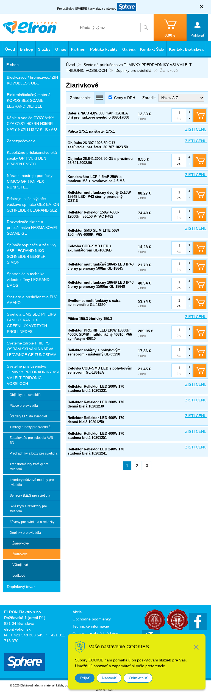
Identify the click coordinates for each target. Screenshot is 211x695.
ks (179, 118)
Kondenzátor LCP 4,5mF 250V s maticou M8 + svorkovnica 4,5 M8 (96, 179)
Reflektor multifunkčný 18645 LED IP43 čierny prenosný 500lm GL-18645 (101, 266)
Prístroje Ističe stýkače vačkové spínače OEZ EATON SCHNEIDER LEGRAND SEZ (33, 204)
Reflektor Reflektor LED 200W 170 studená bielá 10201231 (96, 388)
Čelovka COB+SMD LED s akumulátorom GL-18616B (90, 248)
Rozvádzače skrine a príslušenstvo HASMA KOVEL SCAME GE (32, 228)
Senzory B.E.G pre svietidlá (30, 495)
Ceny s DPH (124, 97)
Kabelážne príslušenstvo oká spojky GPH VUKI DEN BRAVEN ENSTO (32, 158)
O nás (60, 49)
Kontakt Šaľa (152, 49)
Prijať (84, 678)
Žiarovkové (20, 543)
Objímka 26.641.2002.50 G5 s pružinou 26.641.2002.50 (100, 161)
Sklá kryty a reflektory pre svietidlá (28, 508)
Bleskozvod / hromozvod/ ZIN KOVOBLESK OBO (32, 80)
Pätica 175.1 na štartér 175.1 (91, 131)
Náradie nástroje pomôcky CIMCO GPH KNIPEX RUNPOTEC (29, 181)
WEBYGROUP (105, 689)
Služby (44, 49)
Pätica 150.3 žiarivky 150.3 (90, 319)
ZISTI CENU (196, 129)
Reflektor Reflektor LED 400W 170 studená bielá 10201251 (96, 435)
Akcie (77, 612)
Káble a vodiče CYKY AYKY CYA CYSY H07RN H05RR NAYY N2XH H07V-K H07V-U (32, 124)
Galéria (128, 49)
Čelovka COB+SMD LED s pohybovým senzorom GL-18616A (100, 370)
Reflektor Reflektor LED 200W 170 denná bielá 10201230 (96, 404)
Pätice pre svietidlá (24, 405)
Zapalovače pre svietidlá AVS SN (31, 440)
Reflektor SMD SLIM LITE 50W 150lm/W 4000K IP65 (93, 232)
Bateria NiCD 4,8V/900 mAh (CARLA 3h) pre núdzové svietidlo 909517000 (98, 115)
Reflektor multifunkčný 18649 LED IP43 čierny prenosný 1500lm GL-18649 (101, 284)
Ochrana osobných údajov (95, 633)
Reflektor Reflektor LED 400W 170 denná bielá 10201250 (96, 420)
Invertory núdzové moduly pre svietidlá (32, 482)
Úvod (70, 64)
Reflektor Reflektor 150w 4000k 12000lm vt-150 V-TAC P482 (93, 214)
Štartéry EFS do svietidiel (28, 416)
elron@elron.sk (17, 629)
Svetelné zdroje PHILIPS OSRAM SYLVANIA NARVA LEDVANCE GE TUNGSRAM (32, 349)
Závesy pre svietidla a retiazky (32, 522)
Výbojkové (20, 565)
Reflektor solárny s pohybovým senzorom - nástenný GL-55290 (94, 352)
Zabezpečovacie (21, 141)
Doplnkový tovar (21, 586)
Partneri (78, 49)
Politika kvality (104, 49)
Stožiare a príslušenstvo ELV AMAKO (32, 300)
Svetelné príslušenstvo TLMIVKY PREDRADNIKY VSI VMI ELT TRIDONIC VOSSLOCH (33, 375)
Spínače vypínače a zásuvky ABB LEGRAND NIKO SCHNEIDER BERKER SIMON (31, 253)
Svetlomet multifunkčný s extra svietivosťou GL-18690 (94, 303)
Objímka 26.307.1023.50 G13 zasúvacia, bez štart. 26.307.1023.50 (98, 145)
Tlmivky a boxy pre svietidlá (30, 427)
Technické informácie (91, 626)
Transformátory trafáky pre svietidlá (29, 466)
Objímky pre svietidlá (25, 395)
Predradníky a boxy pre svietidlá (33, 453)
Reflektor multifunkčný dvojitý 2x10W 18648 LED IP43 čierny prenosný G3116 (99, 196)
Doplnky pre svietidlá (133, 70)
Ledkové (18, 576)
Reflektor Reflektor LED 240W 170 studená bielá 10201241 (96, 451)
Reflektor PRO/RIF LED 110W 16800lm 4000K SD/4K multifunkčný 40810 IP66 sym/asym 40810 (100, 334)
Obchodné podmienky (92, 619)
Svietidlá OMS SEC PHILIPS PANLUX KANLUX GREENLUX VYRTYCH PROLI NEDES (31, 323)
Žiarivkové (20, 554)
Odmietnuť (138, 678)
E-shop (26, 49)
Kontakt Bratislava (186, 49)
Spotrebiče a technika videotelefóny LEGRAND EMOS (28, 280)
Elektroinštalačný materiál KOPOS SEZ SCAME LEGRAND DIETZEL (29, 100)
